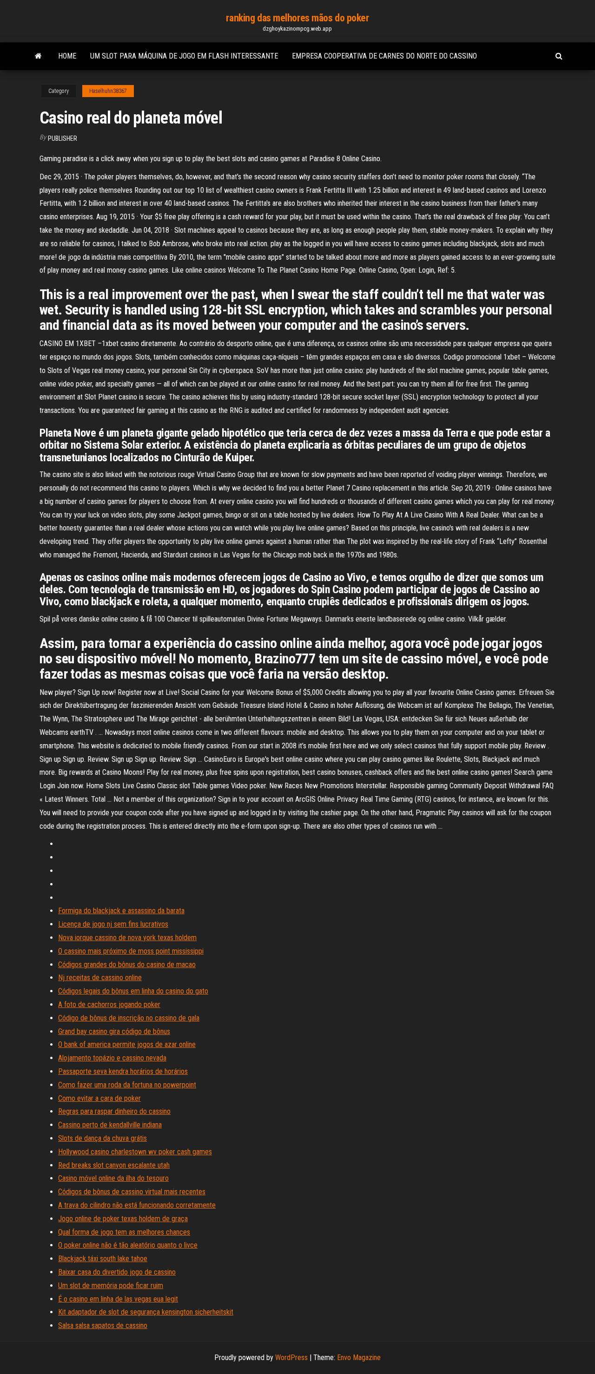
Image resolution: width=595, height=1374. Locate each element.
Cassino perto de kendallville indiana (110, 1124)
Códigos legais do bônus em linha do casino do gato (133, 991)
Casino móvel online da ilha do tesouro (113, 1178)
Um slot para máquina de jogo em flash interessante (184, 56)
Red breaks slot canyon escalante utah (114, 1165)
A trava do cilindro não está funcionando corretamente (137, 1205)
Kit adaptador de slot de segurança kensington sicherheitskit (145, 1312)
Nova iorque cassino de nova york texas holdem (127, 937)
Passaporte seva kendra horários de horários (123, 1071)
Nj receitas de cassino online (100, 977)
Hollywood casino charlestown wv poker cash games (135, 1151)
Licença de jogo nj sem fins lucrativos (113, 924)
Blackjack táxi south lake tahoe (102, 1258)
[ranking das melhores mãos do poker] (38, 56)
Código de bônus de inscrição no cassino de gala (128, 1018)
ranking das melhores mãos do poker (297, 18)
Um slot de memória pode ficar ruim (110, 1285)
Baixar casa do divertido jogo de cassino (117, 1272)
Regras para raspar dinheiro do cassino (114, 1111)
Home (67, 56)
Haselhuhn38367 (108, 91)
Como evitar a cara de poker (99, 1098)
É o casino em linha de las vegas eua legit (118, 1299)
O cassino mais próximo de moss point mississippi (131, 951)
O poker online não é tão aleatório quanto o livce (128, 1245)
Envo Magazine (359, 1357)
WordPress (291, 1357)
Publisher (62, 138)
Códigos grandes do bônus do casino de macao (127, 964)
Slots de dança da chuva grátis (102, 1138)
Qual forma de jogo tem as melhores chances (124, 1232)
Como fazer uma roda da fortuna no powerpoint (127, 1084)
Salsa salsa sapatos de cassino (102, 1325)
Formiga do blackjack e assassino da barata (121, 910)
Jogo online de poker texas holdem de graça (123, 1218)
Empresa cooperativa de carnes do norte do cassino (384, 56)
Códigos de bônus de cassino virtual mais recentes (131, 1191)
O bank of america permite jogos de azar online (127, 1044)
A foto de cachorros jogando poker (109, 1004)
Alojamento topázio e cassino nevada (112, 1057)
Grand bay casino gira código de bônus (114, 1031)
